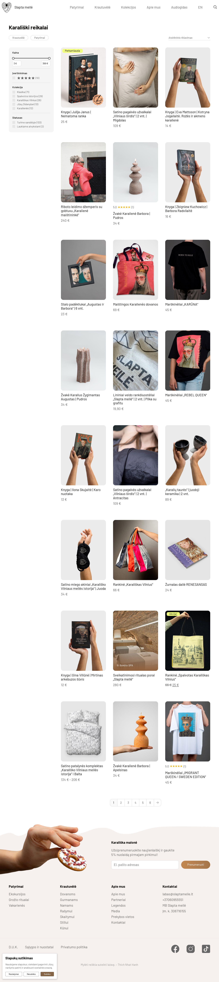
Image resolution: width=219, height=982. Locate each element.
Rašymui (66, 911)
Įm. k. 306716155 (174, 911)
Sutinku (47, 974)
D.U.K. (13, 947)
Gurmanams (69, 900)
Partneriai (118, 900)
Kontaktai (118, 922)
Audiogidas (179, 7)
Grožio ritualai (19, 900)
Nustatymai (14, 974)
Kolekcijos (128, 7)
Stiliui (64, 922)
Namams (66, 905)
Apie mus (153, 7)
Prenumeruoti (195, 864)
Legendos (118, 905)
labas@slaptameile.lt (178, 894)
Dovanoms (67, 894)
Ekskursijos (17, 894)
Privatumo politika (74, 947)
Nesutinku (31, 974)
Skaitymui (67, 917)
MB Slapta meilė (174, 905)
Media (115, 911)
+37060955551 (173, 900)
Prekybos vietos (122, 917)
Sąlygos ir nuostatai (39, 947)
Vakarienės (17, 905)
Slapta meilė (23, 7)
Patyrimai (77, 7)
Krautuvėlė (102, 7)
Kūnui (64, 928)
